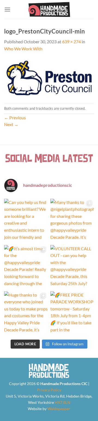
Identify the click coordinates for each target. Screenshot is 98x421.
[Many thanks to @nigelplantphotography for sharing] (72, 220)
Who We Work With (23, 48)
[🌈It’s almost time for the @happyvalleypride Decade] (26, 267)
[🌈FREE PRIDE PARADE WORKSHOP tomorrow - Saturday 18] (72, 313)
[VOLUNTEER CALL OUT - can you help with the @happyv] (72, 267)
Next (11, 124)
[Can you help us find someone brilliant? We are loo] (26, 220)
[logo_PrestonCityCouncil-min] (49, 77)
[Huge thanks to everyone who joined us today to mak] (26, 313)
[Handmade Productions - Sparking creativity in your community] (49, 9)
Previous (15, 117)
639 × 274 (71, 41)
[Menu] (7, 9)
